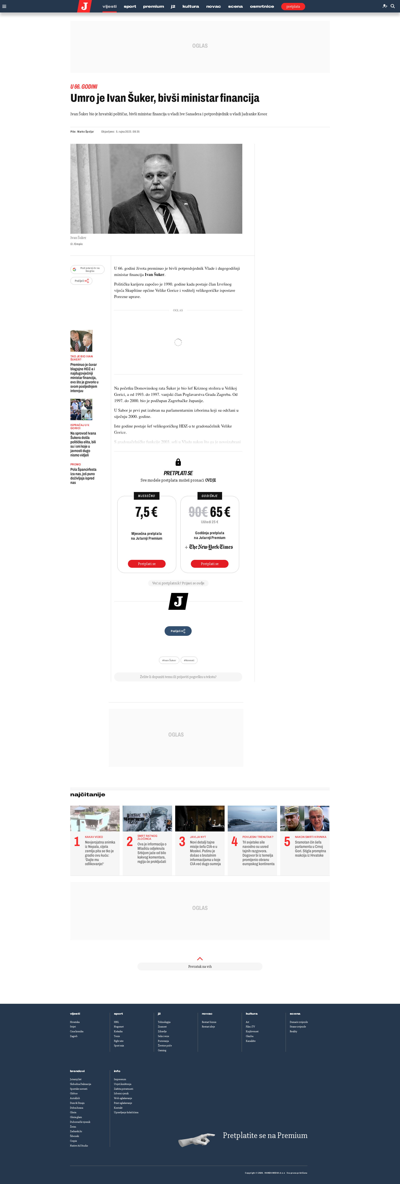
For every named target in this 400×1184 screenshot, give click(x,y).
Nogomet (119, 1026)
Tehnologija (164, 1022)
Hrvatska (75, 1022)
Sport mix (119, 1045)
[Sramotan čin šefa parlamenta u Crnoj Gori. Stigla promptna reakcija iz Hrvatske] (305, 820)
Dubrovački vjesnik (80, 1122)
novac (207, 1013)
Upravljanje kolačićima (126, 1112)
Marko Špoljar (85, 131)
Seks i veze (163, 1036)
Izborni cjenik (121, 1093)
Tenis (117, 1036)
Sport (130, 6)
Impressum (120, 1079)
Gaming (162, 1050)
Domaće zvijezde (299, 1022)
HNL (116, 1022)
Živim (73, 1126)
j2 (159, 1013)
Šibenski (74, 1136)
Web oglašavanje (123, 1098)
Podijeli (79, 280)
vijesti (75, 1013)
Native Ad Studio (79, 1145)
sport (118, 1013)
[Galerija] (156, 189)
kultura (252, 1013)
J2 (173, 6)
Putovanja (163, 1041)
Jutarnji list (75, 1079)
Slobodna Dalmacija (80, 1084)
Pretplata (293, 6)
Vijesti (109, 6)
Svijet (73, 1026)
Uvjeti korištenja (122, 1084)
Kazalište (251, 1041)
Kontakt (118, 1107)
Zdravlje (162, 1031)
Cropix (73, 1141)
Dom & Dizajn (77, 1103)
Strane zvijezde (298, 1026)
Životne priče (165, 1045)
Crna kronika (76, 1031)
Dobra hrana (76, 1107)
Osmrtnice (262, 6)
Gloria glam (76, 1117)
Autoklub (75, 1098)
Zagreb (74, 1036)
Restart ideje (208, 1026)
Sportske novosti (78, 1089)
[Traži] (393, 6)
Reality (293, 1031)
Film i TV (250, 1026)
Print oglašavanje (123, 1103)
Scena (235, 6)
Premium (153, 6)
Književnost (252, 1031)
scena (295, 1013)
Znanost (162, 1026)
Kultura (190, 6)
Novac (213, 6)
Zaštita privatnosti (123, 1089)
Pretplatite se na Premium (265, 1135)
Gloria (73, 1112)
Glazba (249, 1036)
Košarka (118, 1031)
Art (247, 1022)
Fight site (119, 1041)
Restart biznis (209, 1022)
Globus (74, 1093)
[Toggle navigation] (3, 5)
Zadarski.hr (76, 1131)
